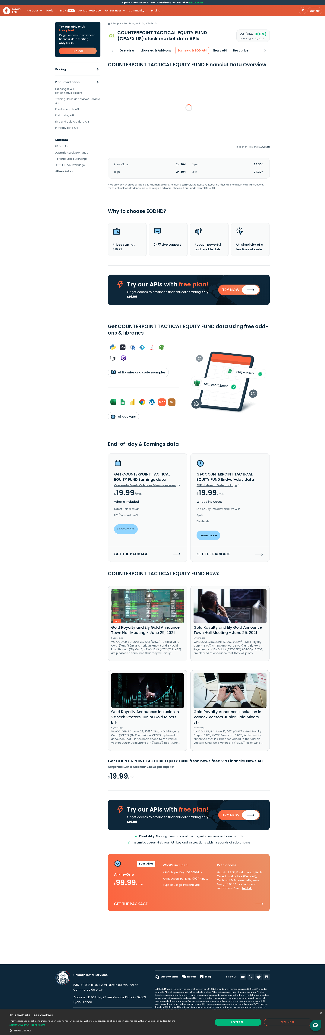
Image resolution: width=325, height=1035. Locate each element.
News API (220, 50)
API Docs (33, 10)
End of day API (64, 115)
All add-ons (126, 416)
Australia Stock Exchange (71, 152)
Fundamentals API (67, 109)
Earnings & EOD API (192, 50)
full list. (247, 888)
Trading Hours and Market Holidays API (77, 101)
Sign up (315, 11)
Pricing (60, 69)
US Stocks (61, 146)
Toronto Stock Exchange (71, 159)
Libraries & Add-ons (155, 50)
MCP (67, 10)
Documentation (67, 82)
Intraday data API (66, 128)
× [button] (320, 1013)
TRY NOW (77, 50)
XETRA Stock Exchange (70, 165)
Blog (208, 976)
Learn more (196, 2)
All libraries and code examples (141, 372)
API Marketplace (89, 10)
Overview (126, 50)
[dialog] (162, 1022)
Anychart (265, 146)
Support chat (169, 976)
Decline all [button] (288, 1022)
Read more (169, 1020)
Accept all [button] (238, 1022)
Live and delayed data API (72, 121)
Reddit (191, 976)
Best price (240, 50)
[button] (92, 1024)
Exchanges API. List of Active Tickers (68, 91)
